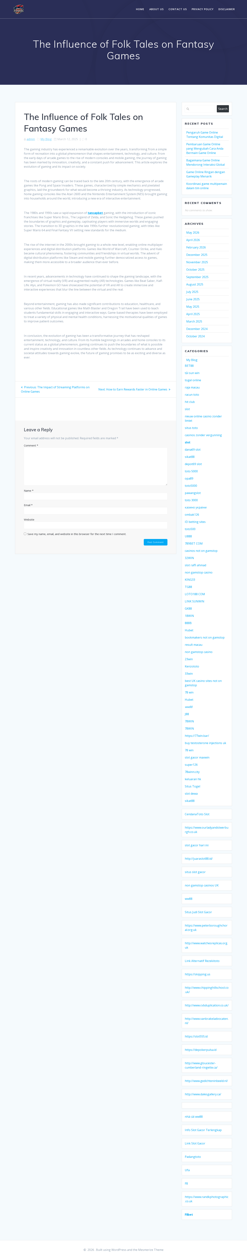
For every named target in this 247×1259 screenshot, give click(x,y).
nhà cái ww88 (194, 1117)
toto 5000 (191, 471)
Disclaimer (226, 9)
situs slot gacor (195, 872)
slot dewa (191, 794)
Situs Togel (192, 786)
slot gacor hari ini (196, 845)
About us (156, 9)
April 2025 (193, 314)
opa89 (189, 478)
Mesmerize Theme (150, 1250)
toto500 (190, 529)
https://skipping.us (197, 974)
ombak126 (192, 515)
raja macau (192, 387)
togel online (193, 380)
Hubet (189, 630)
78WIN (189, 721)
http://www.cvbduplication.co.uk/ (207, 1005)
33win (189, 674)
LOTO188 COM (195, 594)
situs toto (191, 428)
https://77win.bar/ (197, 736)
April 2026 (193, 240)
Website (29, 519)
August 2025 (194, 284)
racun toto (192, 395)
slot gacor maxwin (197, 757)
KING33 (190, 580)
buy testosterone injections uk (205, 743)
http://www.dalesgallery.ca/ (203, 1094)
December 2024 (196, 329)
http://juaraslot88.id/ (199, 859)
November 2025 (197, 262)
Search (222, 109)
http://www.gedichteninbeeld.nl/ (206, 1081)
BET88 (189, 366)
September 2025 (197, 277)
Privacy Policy (203, 9)
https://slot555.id (196, 1036)
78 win (189, 692)
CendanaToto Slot (197, 814)
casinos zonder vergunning (203, 435)
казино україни (195, 507)
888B (188, 623)
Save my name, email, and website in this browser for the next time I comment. (76, 534)
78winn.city (192, 772)
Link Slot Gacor (195, 1143)
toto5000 (191, 486)
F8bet (189, 1215)
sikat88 (190, 457)
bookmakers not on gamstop (205, 637)
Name (28, 490)
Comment (31, 445)
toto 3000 (191, 500)
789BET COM (194, 543)
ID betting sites (195, 522)
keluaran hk (193, 779)
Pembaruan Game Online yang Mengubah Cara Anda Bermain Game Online (204, 148)
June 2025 (193, 299)
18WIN (189, 616)
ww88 (188, 707)
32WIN (189, 558)
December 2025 (196, 255)
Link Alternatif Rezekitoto (202, 961)
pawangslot (193, 493)
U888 (188, 536)
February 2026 (196, 247)
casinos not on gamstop (201, 551)
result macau (193, 645)
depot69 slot (193, 464)
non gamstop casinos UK (202, 885)
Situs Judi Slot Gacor (198, 912)
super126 (191, 765)
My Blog (46, 139)
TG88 (188, 587)
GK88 (188, 609)
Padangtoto (193, 1157)
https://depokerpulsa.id (200, 1050)
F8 (186, 1183)
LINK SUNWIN (194, 601)
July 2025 (192, 292)
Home (140, 9)
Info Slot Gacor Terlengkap (203, 1130)
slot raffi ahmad (195, 565)
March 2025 (194, 321)
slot (187, 409)
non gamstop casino (198, 572)
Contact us (178, 9)
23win (189, 659)
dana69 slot (193, 450)
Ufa (187, 1170)
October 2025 (195, 270)
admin (31, 139)
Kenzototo (192, 666)
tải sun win (192, 373)
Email (28, 505)
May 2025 (192, 307)
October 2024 (195, 336)
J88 (187, 714)
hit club (190, 402)
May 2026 (192, 233)
